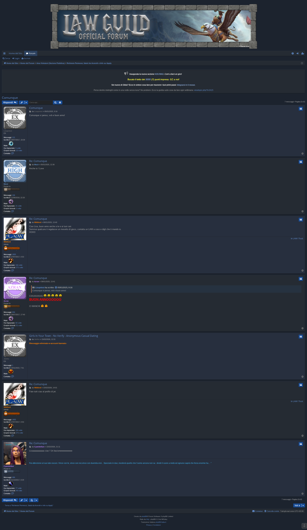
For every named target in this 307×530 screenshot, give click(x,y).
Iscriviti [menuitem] (303, 54)
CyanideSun (9, 466)
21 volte (19, 206)
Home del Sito (15, 53)
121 (13, 137)
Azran (6, 301)
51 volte (19, 325)
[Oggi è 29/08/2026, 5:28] (302, 63)
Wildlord (7, 242)
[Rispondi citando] (301, 109)
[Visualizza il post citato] (56, 287)
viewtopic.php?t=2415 (203, 90)
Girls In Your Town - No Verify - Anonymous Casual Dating (63, 335)
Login (17, 58)
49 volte (19, 491)
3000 (148, 79)
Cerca (7, 58)
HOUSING (159, 74)
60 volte (19, 323)
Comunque (10, 98)
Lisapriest (8, 131)
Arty (147, 519)
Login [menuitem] (298, 54)
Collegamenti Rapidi (5, 54)
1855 (14, 254)
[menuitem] (292, 53)
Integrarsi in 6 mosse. (186, 85)
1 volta (18, 208)
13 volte (19, 150)
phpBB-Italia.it (161, 522)
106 (13, 195)
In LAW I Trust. (297, 238)
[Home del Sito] (153, 26)
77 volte (19, 488)
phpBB (144, 516)
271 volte (19, 267)
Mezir (6, 184)
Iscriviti (27, 58)
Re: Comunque (38, 161)
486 (13, 477)
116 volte (19, 265)
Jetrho (6, 359)
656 (13, 312)
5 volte (18, 148)
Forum (32, 53)
